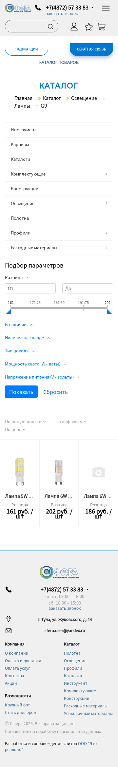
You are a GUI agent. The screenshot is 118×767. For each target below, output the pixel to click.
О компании (17, 653)
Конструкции (24, 188)
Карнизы (20, 144)
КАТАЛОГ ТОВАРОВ (59, 62)
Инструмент (23, 129)
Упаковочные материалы (88, 713)
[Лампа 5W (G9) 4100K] (19, 471)
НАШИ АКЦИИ (26, 49)
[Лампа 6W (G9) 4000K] (98, 471)
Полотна (20, 218)
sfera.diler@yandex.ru (65, 630)
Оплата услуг (17, 668)
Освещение (22, 203)
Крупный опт (17, 704)
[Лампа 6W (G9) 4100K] (59, 471)
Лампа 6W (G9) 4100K (68, 496)
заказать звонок (62, 13)
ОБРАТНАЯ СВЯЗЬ (91, 49)
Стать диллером (20, 712)
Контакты (14, 675)
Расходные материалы (34, 247)
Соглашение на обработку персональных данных (53, 731)
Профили (20, 233)
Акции (11, 683)
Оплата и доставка (23, 660)
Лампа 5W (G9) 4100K (28, 496)
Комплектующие (28, 174)
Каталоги (20, 159)
